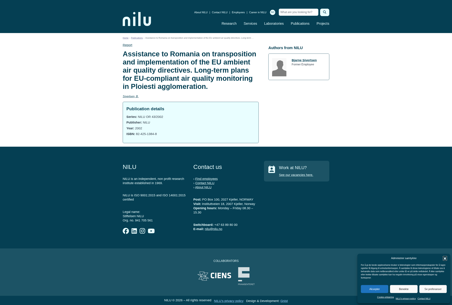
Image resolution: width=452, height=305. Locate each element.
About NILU (201, 12)
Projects (323, 23)
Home (126, 38)
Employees (238, 12)
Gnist (284, 301)
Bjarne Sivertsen (304, 60)
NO (272, 12)
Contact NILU (424, 298)
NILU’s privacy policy (406, 298)
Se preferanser (433, 289)
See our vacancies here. (296, 175)
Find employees (206, 179)
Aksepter (374, 289)
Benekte (404, 289)
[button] (445, 258)
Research (229, 23)
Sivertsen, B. (131, 96)
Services (250, 23)
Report (127, 45)
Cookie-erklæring (385, 297)
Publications (300, 23)
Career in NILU (257, 12)
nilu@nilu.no (213, 229)
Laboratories (274, 23)
